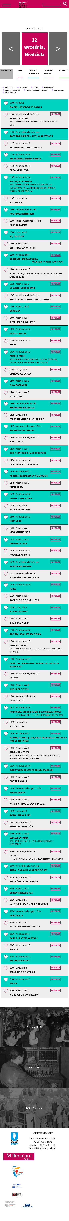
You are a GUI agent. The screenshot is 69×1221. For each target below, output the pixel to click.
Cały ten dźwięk (18, 781)
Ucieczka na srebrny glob (24, 464)
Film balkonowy (18, 611)
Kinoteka (9, 87)
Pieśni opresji (33, 359)
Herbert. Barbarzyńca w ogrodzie (29, 475)
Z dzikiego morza (19, 622)
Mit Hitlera (16, 396)
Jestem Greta (17, 726)
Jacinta (14, 949)
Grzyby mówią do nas (21, 892)
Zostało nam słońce (21, 498)
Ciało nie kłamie (18, 543)
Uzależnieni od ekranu (22, 288)
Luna (35, 87)
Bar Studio (58, 90)
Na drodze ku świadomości (25, 926)
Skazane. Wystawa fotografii (26, 107)
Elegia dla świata (31, 840)
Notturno (16, 521)
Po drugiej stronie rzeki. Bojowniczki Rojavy (36, 713)
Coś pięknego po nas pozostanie (28, 453)
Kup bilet (55, 114)
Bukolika (15, 310)
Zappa (13, 344)
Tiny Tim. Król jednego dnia (25, 634)
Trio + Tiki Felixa (34, 121)
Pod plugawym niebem (22, 213)
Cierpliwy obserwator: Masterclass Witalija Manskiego (34, 665)
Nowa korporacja (20, 554)
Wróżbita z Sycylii (19, 689)
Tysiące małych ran (20, 815)
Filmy (20, 70)
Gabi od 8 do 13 (18, 333)
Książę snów (16, 487)
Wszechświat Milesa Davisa (24, 577)
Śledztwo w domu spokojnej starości (31, 770)
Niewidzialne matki (20, 532)
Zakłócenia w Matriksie (22, 972)
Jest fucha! (16, 202)
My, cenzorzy (17, 236)
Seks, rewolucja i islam (23, 247)
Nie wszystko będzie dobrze (25, 158)
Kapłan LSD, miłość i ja (22, 407)
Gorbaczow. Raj (36, 648)
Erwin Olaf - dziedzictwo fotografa (30, 299)
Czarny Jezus (17, 700)
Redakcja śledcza (35, 755)
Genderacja (16, 915)
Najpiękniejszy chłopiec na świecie (29, 904)
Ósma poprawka (18, 385)
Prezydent (36, 857)
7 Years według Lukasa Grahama (27, 803)
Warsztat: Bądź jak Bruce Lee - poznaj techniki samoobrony (36, 275)
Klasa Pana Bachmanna (22, 430)
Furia (13, 588)
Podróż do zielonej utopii (25, 600)
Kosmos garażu (18, 225)
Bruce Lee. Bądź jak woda (36, 260)
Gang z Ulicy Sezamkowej (24, 938)
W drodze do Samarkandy (24, 994)
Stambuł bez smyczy (20, 373)
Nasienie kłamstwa (20, 509)
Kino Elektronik (12, 90)
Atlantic (23, 87)
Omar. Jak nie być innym (22, 322)
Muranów (48, 87)
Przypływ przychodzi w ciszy (26, 147)
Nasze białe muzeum (20, 566)
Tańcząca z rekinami (32, 186)
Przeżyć (14, 677)
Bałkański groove (20, 960)
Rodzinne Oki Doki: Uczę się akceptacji (31, 136)
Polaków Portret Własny (24, 881)
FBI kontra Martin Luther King (27, 419)
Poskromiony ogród (21, 826)
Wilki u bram (16, 441)
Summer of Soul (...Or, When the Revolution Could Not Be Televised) (38, 739)
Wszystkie (6, 70)
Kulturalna (10, 93)
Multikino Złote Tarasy (36, 90)
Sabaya (13, 983)
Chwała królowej (19, 170)
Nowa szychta (17, 792)
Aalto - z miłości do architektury (28, 870)
